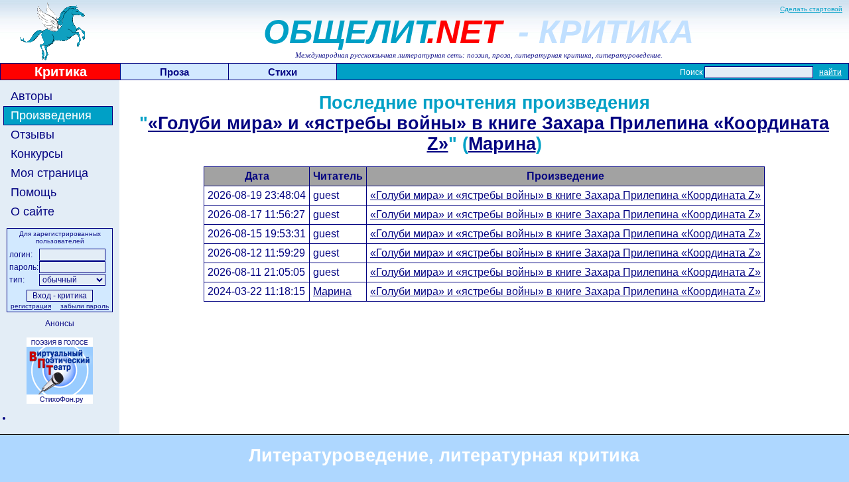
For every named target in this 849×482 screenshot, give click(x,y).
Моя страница (49, 173)
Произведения (51, 115)
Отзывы (32, 134)
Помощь (33, 192)
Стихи (282, 72)
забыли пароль (84, 306)
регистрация (31, 306)
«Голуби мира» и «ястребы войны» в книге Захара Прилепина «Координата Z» (565, 195)
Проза (174, 72)
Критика (60, 71)
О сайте (32, 211)
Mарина (502, 144)
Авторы (31, 96)
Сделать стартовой (811, 9)
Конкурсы (37, 153)
